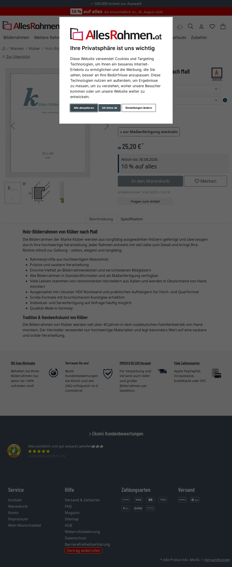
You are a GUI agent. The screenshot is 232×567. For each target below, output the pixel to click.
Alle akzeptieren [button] (84, 107)
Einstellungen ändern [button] (139, 107)
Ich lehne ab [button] (109, 107)
